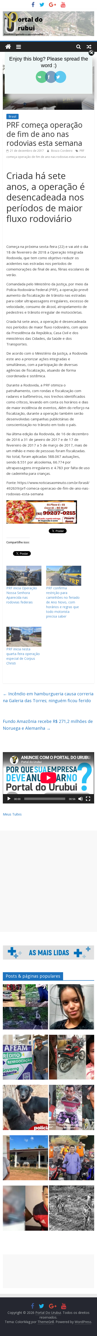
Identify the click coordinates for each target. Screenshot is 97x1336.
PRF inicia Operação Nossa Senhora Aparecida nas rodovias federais (21, 595)
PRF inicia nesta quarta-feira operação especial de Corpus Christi (23, 656)
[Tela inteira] (88, 798)
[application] (48, 777)
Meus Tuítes (12, 814)
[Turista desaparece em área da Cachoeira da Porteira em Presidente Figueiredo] (71, 1009)
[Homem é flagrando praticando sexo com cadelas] (25, 1109)
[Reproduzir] (9, 798)
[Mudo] (80, 798)
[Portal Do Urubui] (8, 47)
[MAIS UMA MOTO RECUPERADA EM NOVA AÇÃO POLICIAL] (71, 1059)
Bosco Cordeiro (62, 151)
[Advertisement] (48, 881)
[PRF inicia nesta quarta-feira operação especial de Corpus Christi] (23, 637)
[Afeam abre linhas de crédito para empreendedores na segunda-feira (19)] (25, 1059)
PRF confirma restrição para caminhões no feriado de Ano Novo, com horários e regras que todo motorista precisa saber (63, 602)
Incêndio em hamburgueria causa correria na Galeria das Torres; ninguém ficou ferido (48, 697)
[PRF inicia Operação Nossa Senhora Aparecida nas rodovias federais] (23, 576)
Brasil (12, 117)
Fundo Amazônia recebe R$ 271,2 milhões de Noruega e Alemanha (48, 724)
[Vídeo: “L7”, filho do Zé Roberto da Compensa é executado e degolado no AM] (25, 1210)
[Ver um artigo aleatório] (89, 47)
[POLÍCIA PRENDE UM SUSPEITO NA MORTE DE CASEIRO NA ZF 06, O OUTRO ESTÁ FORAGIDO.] (71, 1109)
